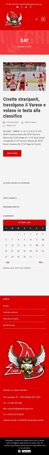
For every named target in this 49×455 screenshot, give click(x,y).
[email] (17, 7)
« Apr (7, 262)
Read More (12, 153)
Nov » (41, 262)
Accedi (6, 306)
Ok (19, 451)
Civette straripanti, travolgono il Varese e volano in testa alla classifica (24, 107)
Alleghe (10, 125)
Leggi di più (26, 451)
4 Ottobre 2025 (12, 122)
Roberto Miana (30, 122)
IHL (14, 125)
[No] (46, 446)
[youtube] (26, 7)
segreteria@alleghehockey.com (30, 4)
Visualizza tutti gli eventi (17, 268)
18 (37, 245)
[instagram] (30, 7)
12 (43, 240)
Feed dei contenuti (10, 312)
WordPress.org (9, 325)
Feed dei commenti (10, 319)
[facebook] (21, 7)
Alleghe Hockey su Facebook (16, 183)
